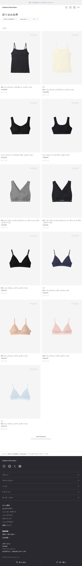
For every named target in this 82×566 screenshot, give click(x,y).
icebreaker (23, 19)
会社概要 (5, 538)
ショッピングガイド (9, 512)
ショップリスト (7, 515)
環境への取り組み (8, 534)
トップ (4, 454)
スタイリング (7, 518)
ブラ (34, 19)
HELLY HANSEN (9, 19)
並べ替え (62, 562)
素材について (7, 525)
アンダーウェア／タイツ (36, 454)
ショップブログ (7, 522)
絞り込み (22, 562)
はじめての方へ (7, 508)
